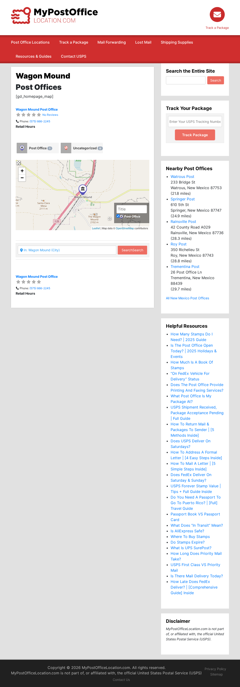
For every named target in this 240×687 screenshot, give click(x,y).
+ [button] (22, 171)
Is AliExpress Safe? (187, 531)
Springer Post (183, 199)
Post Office (39, 148)
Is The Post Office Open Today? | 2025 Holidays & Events (194, 351)
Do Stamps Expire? (188, 542)
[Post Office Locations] (54, 15)
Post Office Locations (30, 42)
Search (132, 250)
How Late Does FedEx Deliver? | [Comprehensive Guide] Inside (194, 587)
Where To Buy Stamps (190, 536)
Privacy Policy (215, 669)
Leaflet (96, 228)
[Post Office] (22, 148)
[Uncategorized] (66, 148)
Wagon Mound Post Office (37, 109)
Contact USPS (73, 56)
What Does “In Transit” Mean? (197, 525)
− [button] (22, 178)
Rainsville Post (183, 221)
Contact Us (121, 680)
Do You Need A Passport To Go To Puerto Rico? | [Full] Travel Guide (196, 503)
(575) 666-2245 (40, 121)
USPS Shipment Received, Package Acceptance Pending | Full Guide (197, 413)
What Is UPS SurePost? (191, 547)
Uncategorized (87, 148)
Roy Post (179, 244)
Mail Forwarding (112, 42)
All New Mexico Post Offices (187, 298)
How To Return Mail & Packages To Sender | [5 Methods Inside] (192, 430)
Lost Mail (143, 42)
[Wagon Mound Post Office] (83, 189)
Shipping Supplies (177, 42)
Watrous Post (182, 176)
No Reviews (50, 114)
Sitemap (216, 674)
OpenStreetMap (125, 228)
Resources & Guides (34, 56)
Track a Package (73, 42)
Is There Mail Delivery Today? (197, 576)
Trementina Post (185, 266)
